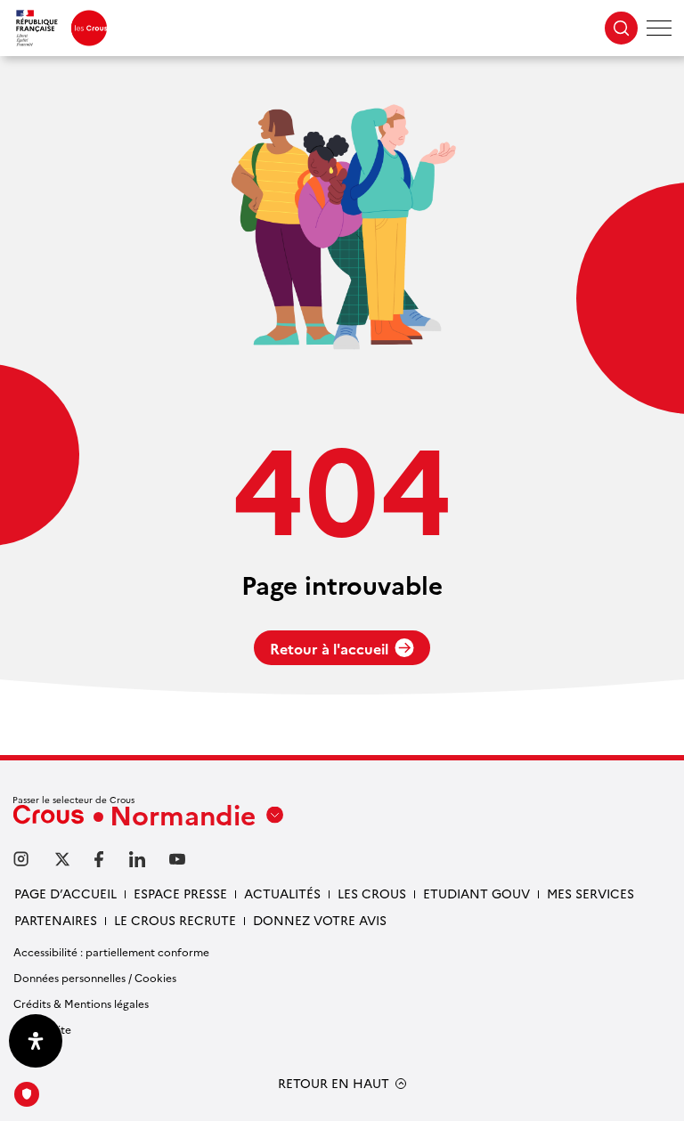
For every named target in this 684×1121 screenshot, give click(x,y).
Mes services (590, 893)
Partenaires (55, 920)
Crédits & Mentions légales (81, 1003)
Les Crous (372, 893)
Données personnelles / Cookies (94, 977)
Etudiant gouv (476, 893)
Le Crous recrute (175, 920)
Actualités (282, 893)
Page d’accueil (65, 893)
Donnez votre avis (320, 920)
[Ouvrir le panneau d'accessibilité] (35, 1041)
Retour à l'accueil (329, 648)
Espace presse (180, 893)
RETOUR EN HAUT (333, 1083)
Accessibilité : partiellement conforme (111, 951)
